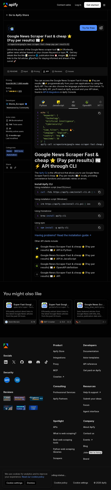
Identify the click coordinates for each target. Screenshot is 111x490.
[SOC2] (17, 379)
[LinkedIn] (5, 362)
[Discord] (38, 362)
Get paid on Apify (92, 370)
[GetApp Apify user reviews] (6, 398)
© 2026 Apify (100, 482)
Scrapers (57, 458)
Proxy (56, 364)
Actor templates (91, 357)
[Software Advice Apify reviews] (19, 398)
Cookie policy (60, 482)
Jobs (92, 452)
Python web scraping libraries (64, 450)
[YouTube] (30, 362)
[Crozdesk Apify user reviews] (33, 407)
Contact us (88, 433)
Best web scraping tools (62, 441)
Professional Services (64, 392)
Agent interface (91, 411)
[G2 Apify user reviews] (8, 407)
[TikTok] (46, 362)
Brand (86, 459)
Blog (85, 446)
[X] (14, 362)
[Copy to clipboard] (99, 113)
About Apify (89, 427)
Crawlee (57, 376)
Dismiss (31, 483)
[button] (65, 345)
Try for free (88, 27)
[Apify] (10, 5)
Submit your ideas (92, 398)
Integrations (59, 357)
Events (86, 440)
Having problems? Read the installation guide (62, 235)
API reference (90, 364)
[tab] (12, 71)
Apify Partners (60, 398)
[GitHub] (22, 362)
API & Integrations (51, 92)
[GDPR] (6, 379)
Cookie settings (80, 482)
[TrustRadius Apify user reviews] (20, 407)
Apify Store (58, 351)
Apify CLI (43, 173)
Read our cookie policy (33, 477)
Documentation (91, 351)
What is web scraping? (64, 433)
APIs (55, 427)
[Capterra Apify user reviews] (36, 398)
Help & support (90, 392)
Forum (86, 405)
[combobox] (101, 28)
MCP (55, 370)
